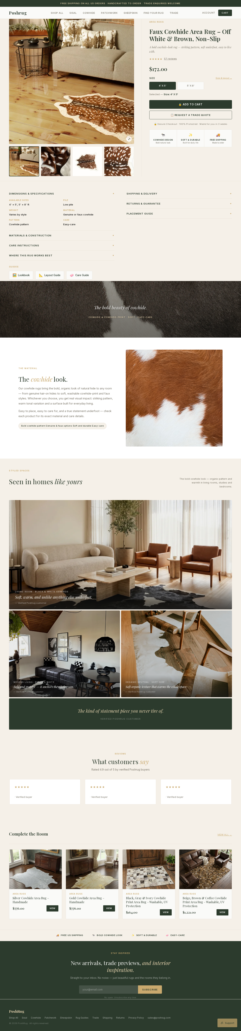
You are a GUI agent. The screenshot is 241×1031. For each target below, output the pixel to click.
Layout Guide (49, 275)
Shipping (107, 1017)
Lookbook (21, 275)
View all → (224, 834)
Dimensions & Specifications (61, 193)
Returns (120, 1017)
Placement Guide (179, 213)
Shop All (57, 12)
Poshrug (18, 12)
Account (208, 12)
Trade (174, 12)
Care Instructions (61, 245)
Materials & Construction (61, 235)
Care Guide (79, 275)
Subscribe (150, 989)
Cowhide (89, 12)
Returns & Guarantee (179, 203)
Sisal (73, 12)
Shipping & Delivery (179, 193)
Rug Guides (82, 1017)
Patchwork (109, 12)
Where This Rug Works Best (61, 255)
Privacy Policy (136, 1017)
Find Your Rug (154, 12)
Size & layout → (224, 78)
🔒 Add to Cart (190, 104)
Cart (225, 12)
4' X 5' (162, 85)
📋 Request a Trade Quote (191, 114)
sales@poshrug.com (159, 1017)
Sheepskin (131, 12)
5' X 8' (190, 85)
